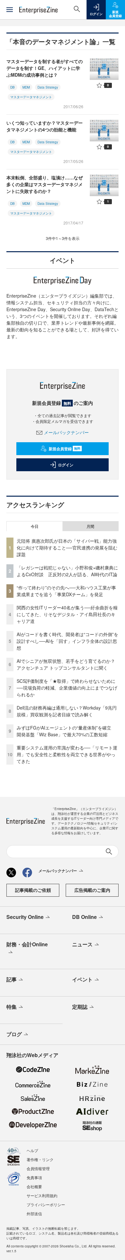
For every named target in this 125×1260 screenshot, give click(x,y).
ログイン (65, 465)
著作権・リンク (40, 1159)
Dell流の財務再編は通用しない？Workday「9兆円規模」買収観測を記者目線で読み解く (67, 711)
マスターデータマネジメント (31, 97)
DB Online (84, 917)
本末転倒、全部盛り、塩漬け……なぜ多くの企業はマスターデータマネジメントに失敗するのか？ (44, 184)
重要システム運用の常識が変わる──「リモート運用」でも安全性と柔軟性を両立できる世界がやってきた (67, 754)
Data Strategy (48, 87)
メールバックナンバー (66, 432)
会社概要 (34, 1186)
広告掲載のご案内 (92, 890)
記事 (11, 979)
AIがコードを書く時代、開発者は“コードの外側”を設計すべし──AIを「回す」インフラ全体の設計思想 (67, 641)
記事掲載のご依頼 (33, 890)
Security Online (25, 917)
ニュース (82, 944)
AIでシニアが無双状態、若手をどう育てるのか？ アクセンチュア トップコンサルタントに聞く (66, 664)
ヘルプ (32, 1150)
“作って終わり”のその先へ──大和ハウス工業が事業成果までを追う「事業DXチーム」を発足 (66, 590)
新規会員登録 (64, 449)
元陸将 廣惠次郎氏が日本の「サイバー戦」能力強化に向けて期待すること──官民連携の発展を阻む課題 (67, 548)
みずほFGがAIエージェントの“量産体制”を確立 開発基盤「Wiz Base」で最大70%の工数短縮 (66, 731)
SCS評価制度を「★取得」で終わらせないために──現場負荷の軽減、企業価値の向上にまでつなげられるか (67, 688)
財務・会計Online (27, 944)
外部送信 (34, 1213)
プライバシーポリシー (46, 1204)
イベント (82, 979)
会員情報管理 (38, 1168)
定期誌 (80, 1006)
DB (12, 87)
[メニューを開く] (9, 9)
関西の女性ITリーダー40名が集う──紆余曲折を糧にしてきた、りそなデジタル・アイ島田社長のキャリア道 (67, 614)
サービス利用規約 (42, 1195)
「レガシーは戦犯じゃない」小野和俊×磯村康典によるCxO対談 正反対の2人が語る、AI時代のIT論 (67, 571)
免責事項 (34, 1177)
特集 (11, 1006)
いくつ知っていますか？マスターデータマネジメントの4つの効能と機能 (44, 126)
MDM (26, 87)
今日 (34, 526)
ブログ (14, 1034)
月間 (90, 526)
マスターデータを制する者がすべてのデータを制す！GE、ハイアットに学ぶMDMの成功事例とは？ (44, 68)
